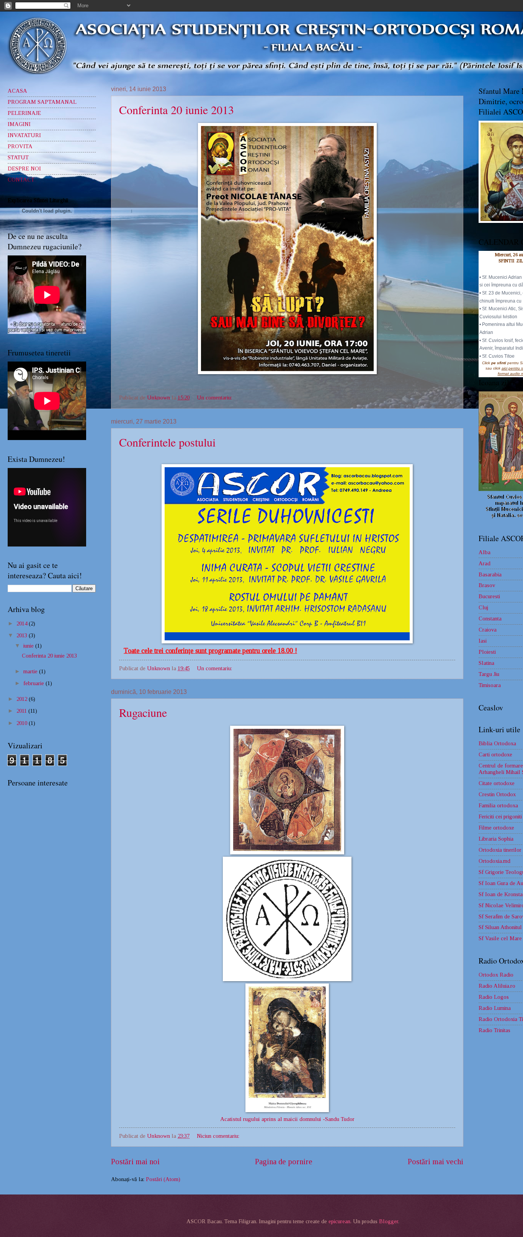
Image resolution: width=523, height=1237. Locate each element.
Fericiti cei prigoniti (500, 816)
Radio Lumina (495, 1008)
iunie (29, 646)
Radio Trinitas (494, 1030)
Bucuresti (489, 596)
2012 (22, 699)
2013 (22, 635)
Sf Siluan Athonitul (500, 927)
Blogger (388, 1221)
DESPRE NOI (24, 168)
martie (31, 671)
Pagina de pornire (283, 1161)
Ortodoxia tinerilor (500, 850)
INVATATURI (24, 135)
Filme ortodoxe (496, 828)
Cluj (483, 607)
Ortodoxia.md (494, 861)
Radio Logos (494, 997)
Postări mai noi (135, 1161)
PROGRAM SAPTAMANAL (42, 102)
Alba (484, 552)
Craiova (488, 630)
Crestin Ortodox (497, 794)
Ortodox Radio (496, 975)
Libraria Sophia (496, 839)
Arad (484, 563)
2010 (22, 723)
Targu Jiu (489, 674)
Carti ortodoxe (495, 754)
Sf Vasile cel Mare (500, 938)
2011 (22, 711)
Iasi (483, 641)
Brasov (487, 585)
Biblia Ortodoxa (497, 743)
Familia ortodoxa (498, 805)
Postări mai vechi (435, 1161)
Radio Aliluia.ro (497, 986)
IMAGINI (19, 124)
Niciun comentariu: (219, 1136)
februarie (34, 683)
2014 (22, 623)
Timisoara (490, 685)
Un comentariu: (215, 397)
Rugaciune (143, 712)
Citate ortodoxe (497, 783)
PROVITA (20, 146)
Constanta (490, 618)
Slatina (486, 663)
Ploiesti (487, 652)
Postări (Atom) (163, 1179)
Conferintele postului (167, 442)
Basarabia (490, 574)
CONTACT (21, 180)
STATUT (18, 157)
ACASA (17, 91)
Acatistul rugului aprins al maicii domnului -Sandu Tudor (287, 1119)
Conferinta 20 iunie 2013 (176, 109)
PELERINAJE (24, 113)
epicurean (339, 1221)
